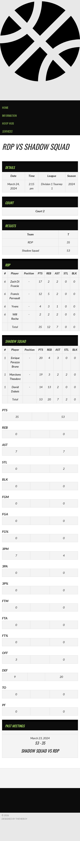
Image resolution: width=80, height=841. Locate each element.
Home (5, 107)
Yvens (14, 306)
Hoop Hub (8, 123)
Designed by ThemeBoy (14, 818)
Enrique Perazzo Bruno (15, 362)
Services (7, 131)
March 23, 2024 (40, 738)
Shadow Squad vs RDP (40, 751)
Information (9, 115)
